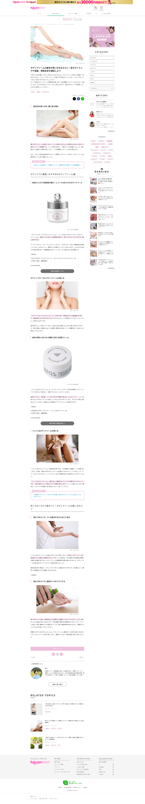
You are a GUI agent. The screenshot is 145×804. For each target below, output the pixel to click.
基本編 (38, 91)
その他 (92, 82)
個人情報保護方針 (68, 787)
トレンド (103, 150)
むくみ (59, 728)
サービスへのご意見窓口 (83, 769)
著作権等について (77, 787)
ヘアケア (92, 72)
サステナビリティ (54, 798)
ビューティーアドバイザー (60, 772)
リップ (110, 150)
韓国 (97, 147)
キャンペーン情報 (72, 13)
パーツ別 (102, 156)
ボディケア (37, 89)
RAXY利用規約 (80, 772)
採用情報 (85, 787)
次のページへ (57, 649)
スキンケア (93, 58)
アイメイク (93, 65)
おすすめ (101, 141)
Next (81, 657)
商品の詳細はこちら (57, 271)
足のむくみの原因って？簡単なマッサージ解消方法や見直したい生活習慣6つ (57, 165)
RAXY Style (55, 13)
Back (33, 657)
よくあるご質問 (106, 13)
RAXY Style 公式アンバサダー (98, 144)
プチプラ (94, 156)
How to (33, 91)
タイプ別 (107, 162)
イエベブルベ (107, 153)
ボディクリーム (45, 91)
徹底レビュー (105, 147)
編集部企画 (109, 141)
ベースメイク (93, 61)
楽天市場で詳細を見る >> (57, 423)
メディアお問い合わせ (82, 764)
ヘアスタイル (97, 153)
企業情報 (60, 787)
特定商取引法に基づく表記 (83, 774)
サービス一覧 (34, 798)
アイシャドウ (95, 150)
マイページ (57, 767)
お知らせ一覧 (80, 762)
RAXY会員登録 (102, 762)
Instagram (101, 767)
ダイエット (48, 711)
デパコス (102, 159)
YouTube (101, 774)
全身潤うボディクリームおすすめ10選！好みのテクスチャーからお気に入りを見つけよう (57, 496)
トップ (39, 13)
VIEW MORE (110, 131)
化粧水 (109, 156)
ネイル (92, 75)
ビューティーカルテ (59, 769)
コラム (92, 79)
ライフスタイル (97, 162)
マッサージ (53, 728)
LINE (100, 769)
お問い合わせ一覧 (43, 798)
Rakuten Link (102, 772)
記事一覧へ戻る (57, 684)
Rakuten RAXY (38, 8)
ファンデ (110, 159)
